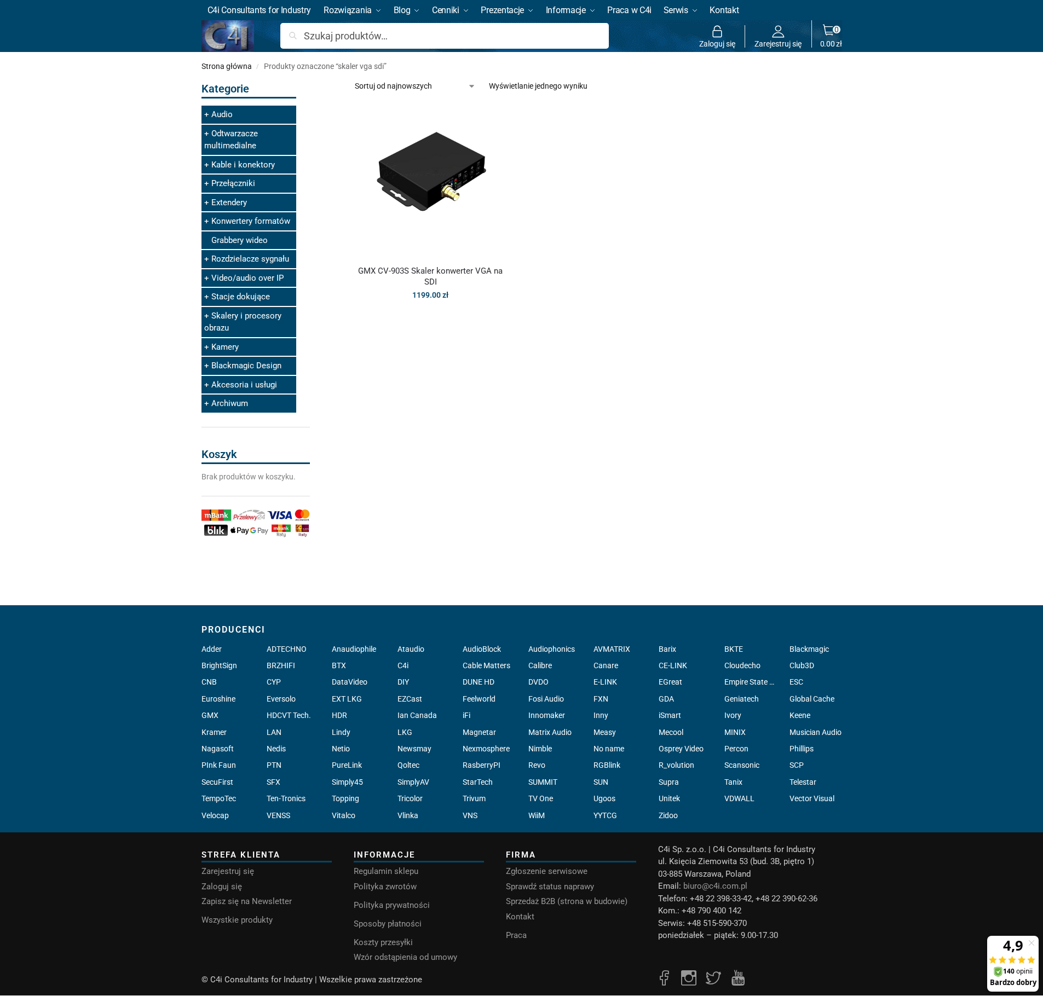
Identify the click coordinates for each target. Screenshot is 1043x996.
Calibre (540, 665)
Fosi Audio (546, 698)
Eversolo (281, 698)
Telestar (803, 782)
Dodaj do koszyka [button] (430, 318)
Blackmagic (809, 649)
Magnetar (479, 732)
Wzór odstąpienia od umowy (405, 957)
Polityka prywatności (392, 905)
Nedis (276, 748)
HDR (339, 715)
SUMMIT (542, 782)
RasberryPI (481, 765)
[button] (831, 36)
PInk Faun (218, 765)
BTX (339, 665)
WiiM (536, 815)
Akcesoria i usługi (244, 385)
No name (608, 748)
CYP (274, 681)
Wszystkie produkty (237, 920)
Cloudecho (742, 665)
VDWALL (739, 798)
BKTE (733, 649)
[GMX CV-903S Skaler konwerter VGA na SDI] (430, 180)
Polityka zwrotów (385, 886)
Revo (536, 765)
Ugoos (604, 798)
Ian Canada (417, 715)
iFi (466, 715)
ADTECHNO (287, 649)
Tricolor (410, 798)
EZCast (409, 698)
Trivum (474, 798)
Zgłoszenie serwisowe (546, 871)
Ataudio (410, 649)
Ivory (732, 715)
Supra (669, 782)
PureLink (347, 765)
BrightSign (219, 665)
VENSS (278, 815)
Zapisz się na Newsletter (246, 901)
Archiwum (229, 403)
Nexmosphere (486, 748)
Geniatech (741, 698)
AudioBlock (482, 649)
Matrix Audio (550, 732)
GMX (209, 715)
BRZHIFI (281, 665)
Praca (516, 935)
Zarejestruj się (778, 43)
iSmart (670, 715)
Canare (605, 665)
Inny (600, 715)
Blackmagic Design (246, 365)
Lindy (341, 732)
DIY (403, 681)
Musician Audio (816, 732)
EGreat (670, 681)
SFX (273, 782)
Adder (211, 649)
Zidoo (668, 815)
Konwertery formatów (250, 221)
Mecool (671, 732)
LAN (274, 732)
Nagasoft (217, 748)
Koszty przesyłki (383, 942)
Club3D (802, 665)
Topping (345, 798)
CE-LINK (673, 665)
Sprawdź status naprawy (550, 886)
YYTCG (605, 815)
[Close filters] (313, 86)
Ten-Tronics (286, 798)
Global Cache (812, 698)
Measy (604, 732)
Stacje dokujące (240, 297)
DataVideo (349, 681)
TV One (540, 798)
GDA (666, 698)
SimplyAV (413, 782)
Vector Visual (812, 798)
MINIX (735, 732)
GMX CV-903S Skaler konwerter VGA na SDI (430, 276)
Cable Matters (486, 665)
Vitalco (343, 815)
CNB (209, 681)
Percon (736, 748)
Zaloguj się (717, 43)
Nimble (540, 748)
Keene (800, 715)
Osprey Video (681, 748)
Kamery (225, 347)
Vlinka (407, 815)
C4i (402, 665)
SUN (600, 782)
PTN (274, 765)
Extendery (229, 202)
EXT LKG (347, 698)
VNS (470, 815)
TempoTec (218, 798)
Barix (667, 649)
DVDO (538, 681)
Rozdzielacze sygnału (250, 259)
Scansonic (741, 765)
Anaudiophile (354, 649)
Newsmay (414, 748)
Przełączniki (233, 183)
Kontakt (520, 917)
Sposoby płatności (388, 924)
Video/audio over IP (247, 278)
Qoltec (408, 765)
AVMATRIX (611, 649)
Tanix (733, 782)
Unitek (669, 798)
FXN (600, 698)
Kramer (214, 732)
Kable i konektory (243, 165)
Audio (222, 114)
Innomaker (546, 715)
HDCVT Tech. (289, 715)
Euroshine (218, 698)
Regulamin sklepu (386, 871)
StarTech (478, 782)
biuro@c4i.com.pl (715, 886)
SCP (797, 765)
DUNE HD (478, 681)
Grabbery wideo (239, 240)
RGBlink (606, 765)
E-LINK (605, 681)
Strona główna (226, 66)
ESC (796, 681)
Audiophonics (551, 649)
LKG (404, 732)
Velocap (215, 815)
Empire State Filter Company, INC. (750, 681)
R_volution (676, 765)
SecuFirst (217, 782)
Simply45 (347, 782)
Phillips (802, 748)
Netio (341, 748)
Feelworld (479, 698)
